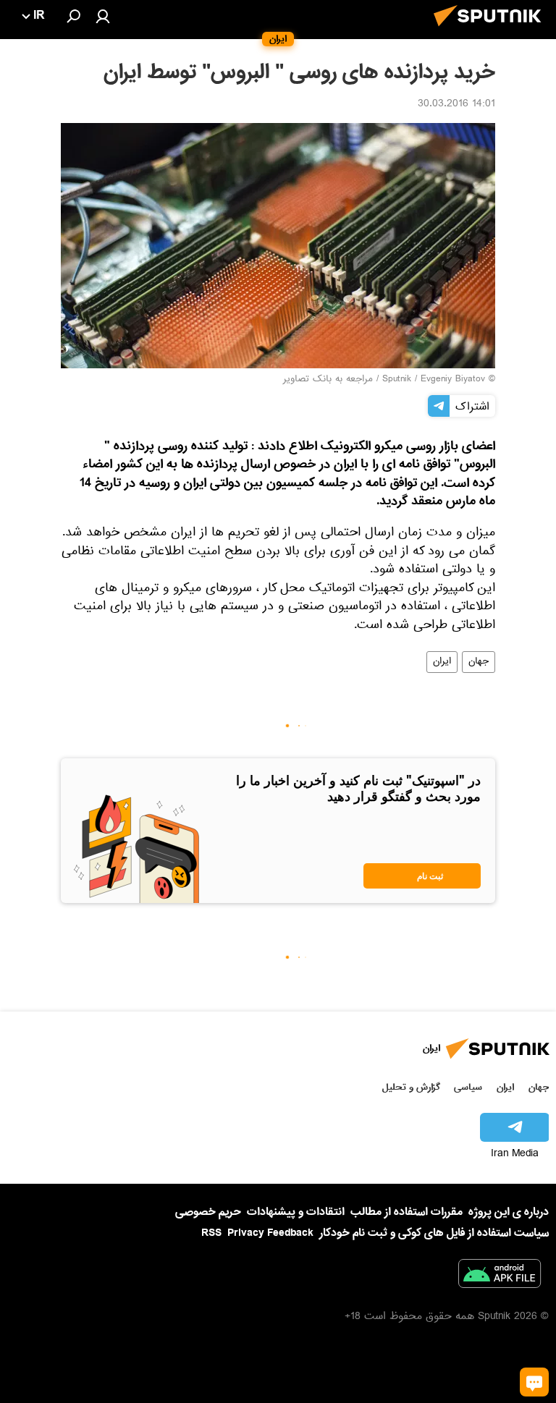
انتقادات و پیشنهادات (296, 1212)
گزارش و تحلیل (411, 1087)
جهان (478, 662)
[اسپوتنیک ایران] (491, 30)
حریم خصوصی (208, 1212)
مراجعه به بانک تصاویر (328, 380)
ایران (442, 662)
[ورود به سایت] (102, 15)
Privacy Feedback (270, 1233)
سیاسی (468, 1087)
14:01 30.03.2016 (456, 105)
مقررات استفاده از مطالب (406, 1212)
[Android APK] (499, 1276)
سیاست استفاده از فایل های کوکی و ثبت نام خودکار (434, 1233)
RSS (211, 1233)
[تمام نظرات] (534, 1382)
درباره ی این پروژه (508, 1212)
